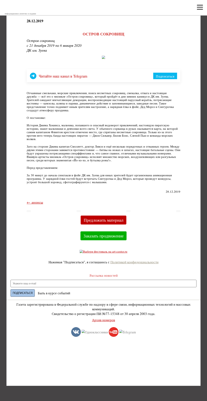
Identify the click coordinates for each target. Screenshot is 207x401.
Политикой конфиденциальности (134, 262)
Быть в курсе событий (54, 293)
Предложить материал (103, 220)
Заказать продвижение (103, 236)
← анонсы (35, 202)
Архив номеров (103, 320)
